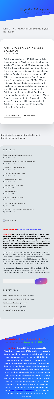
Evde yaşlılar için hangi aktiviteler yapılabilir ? (19, 161)
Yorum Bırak (30, 115)
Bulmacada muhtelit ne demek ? (14, 185)
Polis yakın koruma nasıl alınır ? (14, 167)
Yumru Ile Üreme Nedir (11, 310)
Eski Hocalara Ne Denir (11, 303)
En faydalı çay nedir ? (10, 191)
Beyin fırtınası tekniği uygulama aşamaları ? (18, 155)
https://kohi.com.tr (32, 135)
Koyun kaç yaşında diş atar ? (13, 179)
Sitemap (21, 138)
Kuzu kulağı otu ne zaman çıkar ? (14, 173)
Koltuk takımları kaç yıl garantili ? (14, 203)
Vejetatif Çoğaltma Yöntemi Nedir (14, 295)
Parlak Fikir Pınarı (37, 9)
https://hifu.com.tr (8, 138)
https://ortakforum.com (11, 135)
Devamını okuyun (13, 116)
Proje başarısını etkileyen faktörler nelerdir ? (18, 209)
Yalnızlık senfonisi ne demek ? (13, 197)
